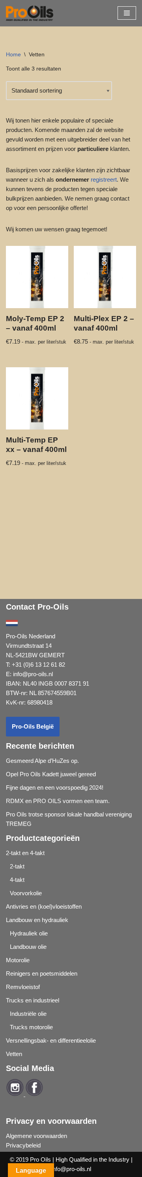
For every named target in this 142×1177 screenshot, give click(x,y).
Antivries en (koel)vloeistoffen (44, 906)
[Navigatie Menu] (127, 13)
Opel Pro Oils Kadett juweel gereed (51, 774)
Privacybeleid (23, 1145)
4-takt (17, 879)
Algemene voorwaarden (36, 1135)
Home (13, 54)
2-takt (17, 866)
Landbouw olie (28, 946)
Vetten (14, 1054)
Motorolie (18, 960)
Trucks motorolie (31, 1027)
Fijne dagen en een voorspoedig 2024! (54, 787)
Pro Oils (40, 1159)
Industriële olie (28, 1013)
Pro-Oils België (33, 726)
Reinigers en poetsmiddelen (41, 973)
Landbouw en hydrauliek (37, 920)
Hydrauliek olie (29, 933)
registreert (104, 179)
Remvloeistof (23, 987)
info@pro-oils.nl (33, 674)
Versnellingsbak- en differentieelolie (51, 1040)
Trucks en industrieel (32, 1000)
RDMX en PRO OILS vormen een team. (58, 801)
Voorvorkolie (26, 893)
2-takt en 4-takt (25, 853)
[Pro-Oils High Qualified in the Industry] (29, 13)
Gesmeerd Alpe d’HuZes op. (42, 760)
